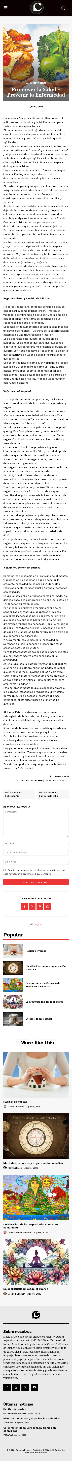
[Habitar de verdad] (13, 951)
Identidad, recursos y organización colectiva (33, 1163)
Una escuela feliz (48, 796)
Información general (14, 1413)
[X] (32, 906)
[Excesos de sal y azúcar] (13, 1019)
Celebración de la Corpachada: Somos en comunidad (43, 984)
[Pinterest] (40, 906)
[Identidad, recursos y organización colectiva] (13, 968)
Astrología (9, 1423)
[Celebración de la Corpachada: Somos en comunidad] (13, 985)
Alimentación (36, 83)
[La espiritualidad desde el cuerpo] (13, 1002)
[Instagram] (16, 1387)
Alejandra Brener (16, 1294)
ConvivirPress (15, 1168)
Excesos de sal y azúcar (39, 1018)
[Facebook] (24, 906)
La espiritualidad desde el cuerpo (44, 1001)
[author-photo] (5, 1106)
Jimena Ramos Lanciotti (19, 1232)
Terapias (8, 1435)
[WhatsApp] (47, 906)
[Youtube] (34, 1387)
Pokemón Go (12, 796)
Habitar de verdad (36, 950)
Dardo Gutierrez (16, 1106)
